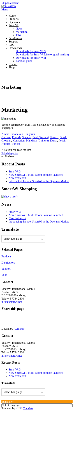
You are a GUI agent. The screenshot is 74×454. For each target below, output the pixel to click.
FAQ (11, 44)
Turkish (16, 143)
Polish (62, 140)
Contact (13, 64)
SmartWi (13, 25)
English (16, 137)
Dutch (53, 140)
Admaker (19, 328)
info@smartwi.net (11, 301)
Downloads (15, 48)
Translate (28, 408)
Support (13, 41)
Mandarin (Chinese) (37, 140)
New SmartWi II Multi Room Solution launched (36, 174)
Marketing (21, 31)
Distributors (15, 38)
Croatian (6, 140)
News (19, 28)
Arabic (5, 134)
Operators (14, 22)
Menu (4, 9)
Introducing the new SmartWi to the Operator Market (39, 181)
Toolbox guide (24, 60)
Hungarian (19, 140)
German (6, 137)
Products (13, 18)
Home (12, 15)
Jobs (18, 35)
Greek (63, 137)
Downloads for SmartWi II (31, 57)
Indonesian (17, 134)
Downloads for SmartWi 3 (31, 51)
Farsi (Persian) (41, 137)
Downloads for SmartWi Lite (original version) (42, 54)
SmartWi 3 (15, 171)
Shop (12, 67)
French (54, 137)
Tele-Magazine (9, 153)
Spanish (26, 137)
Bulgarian (30, 134)
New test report (17, 177)
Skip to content (9, 3)
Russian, (6, 143)
